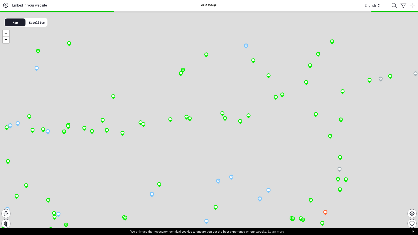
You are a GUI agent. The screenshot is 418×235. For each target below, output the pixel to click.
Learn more (276, 231)
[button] (206, 221)
